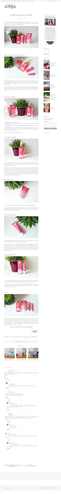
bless (9, 433)
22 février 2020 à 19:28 (14, 443)
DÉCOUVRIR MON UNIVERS (50, 43)
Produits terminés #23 (21, 359)
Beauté (25, 18)
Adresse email (46, 121)
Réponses (8, 380)
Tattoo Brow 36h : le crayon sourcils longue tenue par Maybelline (53, 97)
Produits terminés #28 (33, 359)
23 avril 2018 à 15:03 (12, 384)
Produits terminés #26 (9, 359)
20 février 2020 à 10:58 (12, 434)
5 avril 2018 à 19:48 (10, 371)
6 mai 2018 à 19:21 (13, 425)
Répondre (7, 419)
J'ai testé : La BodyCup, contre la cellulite (53, 75)
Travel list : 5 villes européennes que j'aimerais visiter (53, 86)
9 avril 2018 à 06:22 (11, 392)
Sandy (11, 402)
